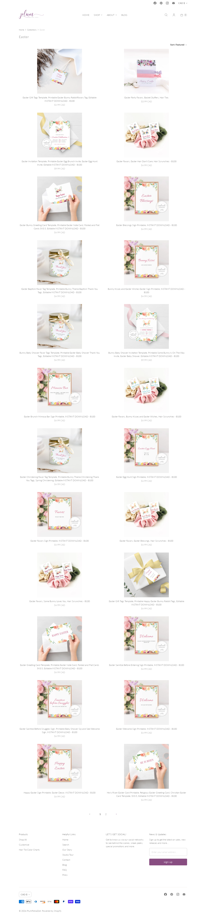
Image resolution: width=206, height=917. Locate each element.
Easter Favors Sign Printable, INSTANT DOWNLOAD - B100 (60, 540)
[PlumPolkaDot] (31, 15)
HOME (85, 15)
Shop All (23, 839)
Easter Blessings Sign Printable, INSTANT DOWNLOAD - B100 (146, 225)
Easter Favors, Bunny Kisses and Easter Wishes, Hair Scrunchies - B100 (146, 416)
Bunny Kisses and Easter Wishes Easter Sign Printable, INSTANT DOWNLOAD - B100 (146, 291)
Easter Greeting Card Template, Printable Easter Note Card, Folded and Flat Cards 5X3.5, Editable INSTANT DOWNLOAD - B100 (59, 667)
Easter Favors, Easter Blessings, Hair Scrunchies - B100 (146, 540)
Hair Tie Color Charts (29, 849)
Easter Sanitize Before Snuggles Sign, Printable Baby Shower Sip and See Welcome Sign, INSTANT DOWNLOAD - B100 (60, 730)
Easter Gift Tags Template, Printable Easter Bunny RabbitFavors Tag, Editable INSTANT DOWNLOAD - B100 (59, 99)
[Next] (116, 814)
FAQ (64, 869)
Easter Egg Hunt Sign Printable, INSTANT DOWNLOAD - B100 (146, 477)
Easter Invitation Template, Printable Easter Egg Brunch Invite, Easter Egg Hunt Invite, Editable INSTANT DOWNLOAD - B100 (59, 163)
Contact (66, 859)
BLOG (124, 15)
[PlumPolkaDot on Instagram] (167, 3)
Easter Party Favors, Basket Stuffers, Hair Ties (146, 97)
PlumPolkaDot (34, 910)
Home (21, 30)
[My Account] (174, 15)
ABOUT (110, 15)
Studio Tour (68, 854)
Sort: (177, 44)
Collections (32, 30)
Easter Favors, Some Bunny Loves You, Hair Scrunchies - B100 (59, 601)
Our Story (67, 849)
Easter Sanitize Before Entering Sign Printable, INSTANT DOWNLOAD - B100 (146, 665)
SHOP (97, 15)
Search (65, 844)
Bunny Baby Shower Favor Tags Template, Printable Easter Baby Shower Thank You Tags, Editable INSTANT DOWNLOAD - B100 (59, 354)
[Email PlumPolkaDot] (173, 3)
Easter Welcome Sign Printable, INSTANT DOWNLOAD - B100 (146, 728)
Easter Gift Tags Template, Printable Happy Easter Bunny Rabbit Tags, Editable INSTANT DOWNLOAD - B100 (146, 603)
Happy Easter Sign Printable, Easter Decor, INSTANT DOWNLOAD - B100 (59, 792)
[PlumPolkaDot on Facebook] (155, 3)
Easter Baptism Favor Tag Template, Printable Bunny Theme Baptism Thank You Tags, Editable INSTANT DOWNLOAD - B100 (59, 291)
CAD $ (181, 3)
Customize (24, 844)
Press (65, 874)
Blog (64, 864)
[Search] (166, 15)
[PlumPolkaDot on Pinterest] (161, 3)
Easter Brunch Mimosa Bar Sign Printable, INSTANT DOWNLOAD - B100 (59, 416)
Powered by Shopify (51, 910)
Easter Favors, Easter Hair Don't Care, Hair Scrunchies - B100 (146, 161)
